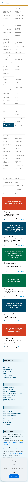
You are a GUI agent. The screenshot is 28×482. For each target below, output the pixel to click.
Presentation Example (6, 154)
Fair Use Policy (7, 369)
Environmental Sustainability (6, 96)
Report (4, 168)
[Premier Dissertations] (5, 2)
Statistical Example (7, 182)
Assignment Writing (9, 399)
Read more (21, 219)
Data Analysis (7, 397)
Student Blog (7, 423)
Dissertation (17, 55)
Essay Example (6, 100)
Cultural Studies (18, 52)
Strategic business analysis (19, 181)
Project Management (19, 155)
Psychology (17, 158)
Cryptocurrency (6, 52)
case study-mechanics (17, 29)
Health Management (19, 106)
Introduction (6, 118)
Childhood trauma (7, 32)
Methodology (6, 138)
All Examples (7, 424)
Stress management (8, 186)
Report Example (18, 168)
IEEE (16, 111)
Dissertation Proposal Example (7, 70)
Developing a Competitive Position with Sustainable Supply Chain (13, 316)
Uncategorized (6, 193)
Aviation (17, 21)
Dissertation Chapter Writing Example (19, 58)
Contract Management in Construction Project (19, 42)
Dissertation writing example (7, 78)
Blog (4, 25)
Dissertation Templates (6, 74)
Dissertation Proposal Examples (12, 413)
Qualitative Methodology (6, 162)
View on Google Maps (16, 453)
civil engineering (18, 32)
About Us (6, 364)
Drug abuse (6, 82)
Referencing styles (19, 165)
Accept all (14, 476)
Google (14, 442)
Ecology (16, 82)
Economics (5, 84)
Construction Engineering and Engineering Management (7, 41)
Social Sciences (6, 174)
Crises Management (7, 49)
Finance (16, 103)
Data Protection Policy (15, 470)
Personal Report (18, 145)
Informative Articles (7, 116)
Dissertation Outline (19, 62)
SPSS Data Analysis (7, 178)
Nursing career (18, 138)
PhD (4, 148)
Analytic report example (18, 12)
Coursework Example (19, 46)
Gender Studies (7, 106)
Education (17, 84)
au (4, 21)
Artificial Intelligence (19, 15)
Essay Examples (7, 417)
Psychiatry (5, 158)
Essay (16, 97)
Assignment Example (19, 18)
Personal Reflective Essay (7, 145)
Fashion (5, 103)
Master (5, 133)
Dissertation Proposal (17, 65)
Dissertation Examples (9, 415)
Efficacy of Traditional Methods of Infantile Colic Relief (12, 214)
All (3, 8)
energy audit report (7, 89)
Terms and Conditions (9, 377)
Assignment (6, 18)
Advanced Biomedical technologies (8, 12)
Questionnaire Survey (18, 162)
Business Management (18, 24)
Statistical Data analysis (18, 177)
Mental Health (18, 135)
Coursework (6, 46)
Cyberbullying (6, 55)
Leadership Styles (19, 121)
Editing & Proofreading (9, 391)
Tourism (5, 191)
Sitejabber (6, 444)
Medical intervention (19, 133)
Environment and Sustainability (7, 92)
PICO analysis (6, 151)
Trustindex (20, 442)
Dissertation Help (8, 419)
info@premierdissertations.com (12, 449)
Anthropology (6, 15)
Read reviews (7, 442)
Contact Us (6, 366)
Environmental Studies (18, 92)
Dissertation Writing (9, 389)
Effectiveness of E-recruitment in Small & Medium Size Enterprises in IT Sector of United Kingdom (14, 266)
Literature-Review (19, 126)
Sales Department (19, 171)
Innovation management (18, 115)
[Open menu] (25, 2)
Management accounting (6, 129)
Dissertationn (18, 79)
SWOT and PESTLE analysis (19, 186)
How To (16, 108)
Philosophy (17, 148)
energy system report (18, 88)
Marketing (17, 130)
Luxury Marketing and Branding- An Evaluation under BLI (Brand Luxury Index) (12, 342)
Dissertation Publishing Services (19, 70)
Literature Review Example (7, 125)
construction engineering (18, 36)
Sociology (17, 174)
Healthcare (5, 108)
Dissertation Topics (19, 75)
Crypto (16, 49)
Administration (18, 8)
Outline (5, 141)
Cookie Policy (7, 367)
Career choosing (7, 29)
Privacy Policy (7, 371)
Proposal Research (8, 387)
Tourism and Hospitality (18, 190)
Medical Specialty (7, 135)
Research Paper (7, 171)
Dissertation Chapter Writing (8, 58)
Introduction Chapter (19, 118)
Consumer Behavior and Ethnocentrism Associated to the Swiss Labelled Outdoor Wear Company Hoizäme (13, 240)
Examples (17, 100)
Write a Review (7, 375)
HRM (4, 111)
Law (4, 121)
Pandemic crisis (18, 141)
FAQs (4, 373)
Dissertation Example (8, 62)
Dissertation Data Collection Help (12, 395)
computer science (7, 36)
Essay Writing (7, 401)
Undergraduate (18, 193)
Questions (5, 165)
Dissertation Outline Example (7, 65)
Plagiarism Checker (19, 151)
